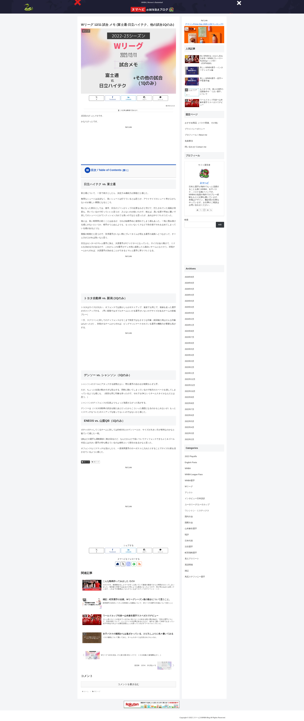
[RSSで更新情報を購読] (139, 564)
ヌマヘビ (204, 183)
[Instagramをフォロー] (128, 564)
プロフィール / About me (196, 135)
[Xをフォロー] (123, 564)
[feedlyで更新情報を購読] (134, 564)
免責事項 (189, 141)
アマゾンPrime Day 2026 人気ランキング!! (204, 24)
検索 (186, 220)
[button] (144, 98)
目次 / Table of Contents (106, 170)
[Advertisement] (128, 145)
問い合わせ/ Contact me (195, 147)
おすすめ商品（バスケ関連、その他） (202, 123)
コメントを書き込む (128, 684)
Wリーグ (86, 462)
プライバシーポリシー (195, 129)
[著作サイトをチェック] (117, 564)
